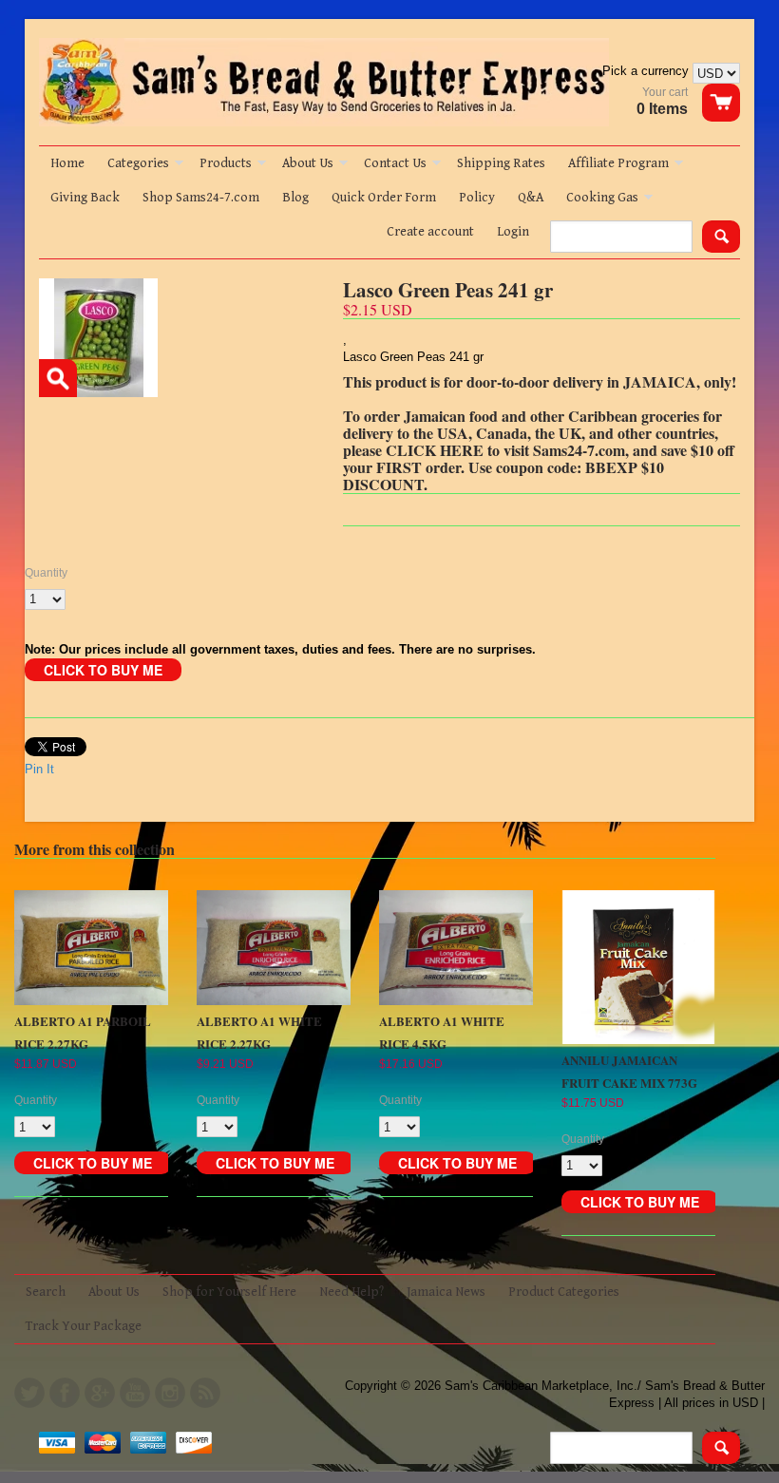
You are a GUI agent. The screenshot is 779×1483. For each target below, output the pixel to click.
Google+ (100, 1393)
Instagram (170, 1393)
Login (513, 231)
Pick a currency (647, 71)
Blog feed (205, 1393)
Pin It (39, 769)
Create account (430, 231)
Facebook (64, 1393)
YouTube (135, 1393)
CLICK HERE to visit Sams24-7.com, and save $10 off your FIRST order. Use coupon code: (538, 458)
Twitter (29, 1393)
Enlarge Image (58, 378)
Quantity (46, 573)
